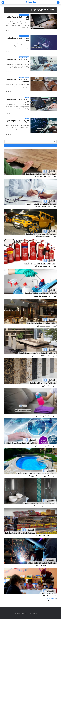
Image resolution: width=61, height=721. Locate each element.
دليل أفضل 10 (30, 2)
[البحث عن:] (30, 142)
